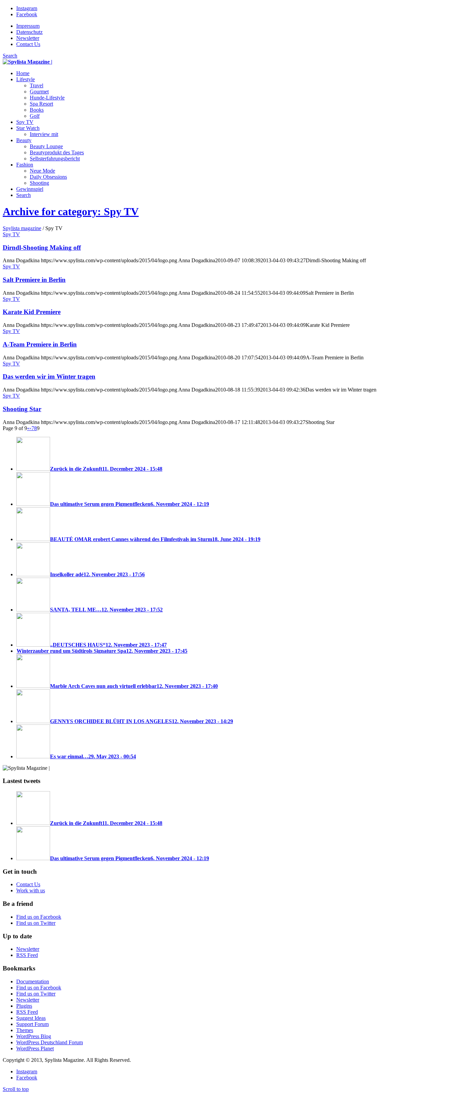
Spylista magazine (22, 228)
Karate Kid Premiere (32, 311)
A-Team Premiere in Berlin (40, 344)
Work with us (30, 890)
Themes (24, 1030)
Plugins (24, 1006)
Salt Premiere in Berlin (34, 279)
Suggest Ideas (31, 1018)
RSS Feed (27, 955)
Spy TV (11, 234)
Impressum (28, 26)
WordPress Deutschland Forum (49, 1042)
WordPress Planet (35, 1048)
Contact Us (28, 44)
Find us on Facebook (38, 917)
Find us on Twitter (35, 923)
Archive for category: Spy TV (71, 211)
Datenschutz (29, 32)
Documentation (32, 981)
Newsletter (27, 38)
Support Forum (32, 1024)
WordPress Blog (33, 1036)
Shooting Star (22, 408)
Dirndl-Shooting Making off (42, 247)
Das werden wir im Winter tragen (49, 376)
